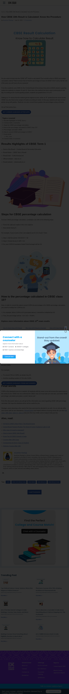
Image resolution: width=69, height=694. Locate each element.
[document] (34, 347)
